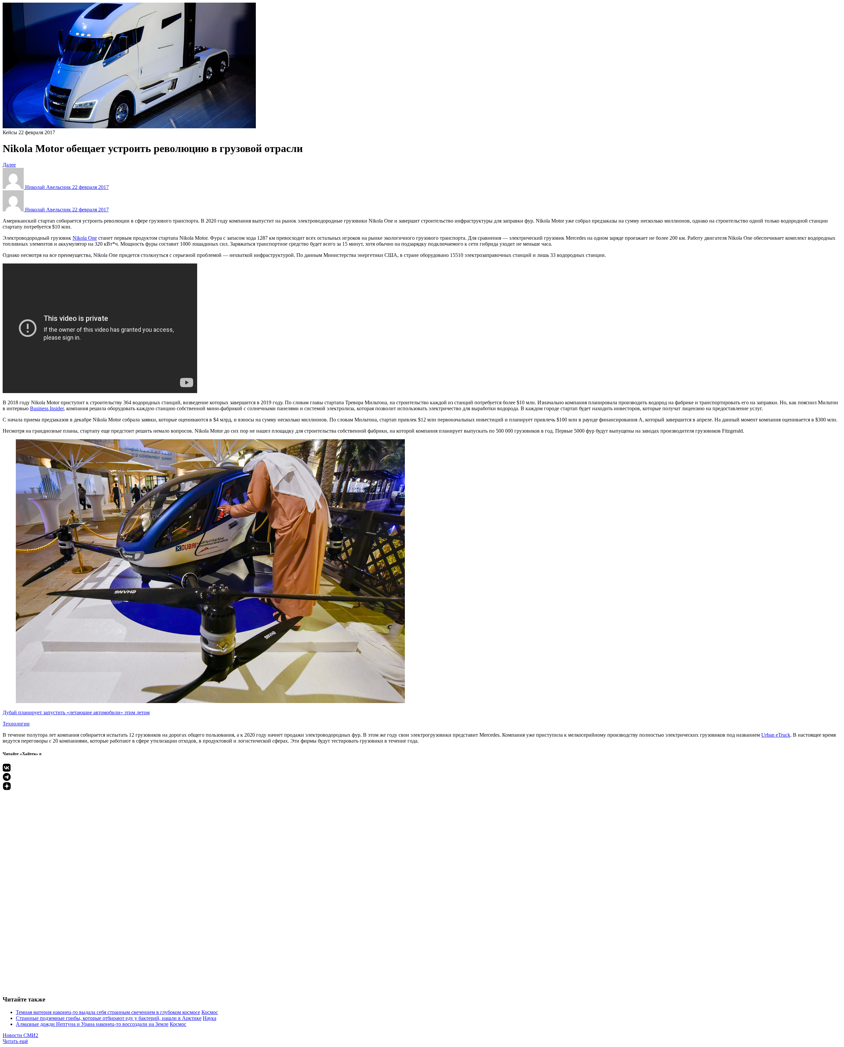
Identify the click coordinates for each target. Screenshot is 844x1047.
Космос (209, 1012)
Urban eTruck (775, 735)
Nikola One (85, 238)
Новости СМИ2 (20, 1035)
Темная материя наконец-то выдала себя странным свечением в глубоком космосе (108, 1012)
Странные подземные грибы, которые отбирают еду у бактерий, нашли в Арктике (108, 1018)
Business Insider (47, 408)
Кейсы (10, 132)
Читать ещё (15, 1041)
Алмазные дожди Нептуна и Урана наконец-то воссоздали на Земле (92, 1024)
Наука (209, 1018)
